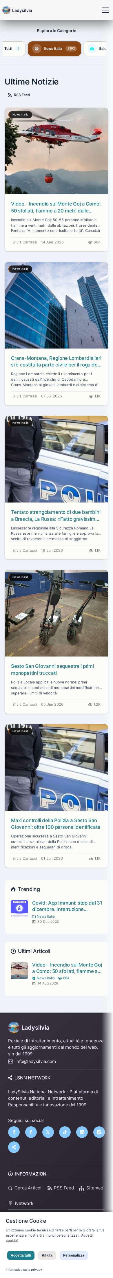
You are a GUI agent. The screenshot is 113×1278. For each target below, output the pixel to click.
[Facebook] (14, 1132)
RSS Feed (22, 95)
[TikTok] (65, 1132)
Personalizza (73, 1255)
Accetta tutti (21, 1255)
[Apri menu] (105, 10)
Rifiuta (47, 1255)
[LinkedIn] (82, 1132)
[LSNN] (99, 1132)
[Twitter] (48, 1132)
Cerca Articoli (28, 1188)
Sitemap (94, 1188)
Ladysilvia (35, 1027)
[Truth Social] (14, 1147)
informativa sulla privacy (24, 1270)
